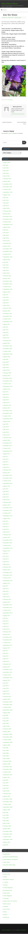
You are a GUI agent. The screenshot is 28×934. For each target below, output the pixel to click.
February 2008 (7, 761)
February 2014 (7, 567)
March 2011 (6, 661)
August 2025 (6, 195)
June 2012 (6, 621)
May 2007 (6, 785)
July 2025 (5, 197)
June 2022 (6, 297)
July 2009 (5, 715)
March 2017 (6, 467)
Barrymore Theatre (8, 879)
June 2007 (6, 783)
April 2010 (6, 691)
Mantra (18, 930)
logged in (10, 133)
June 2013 (6, 588)
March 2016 (6, 499)
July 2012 (5, 618)
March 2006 (6, 823)
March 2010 (6, 694)
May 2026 (6, 170)
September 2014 (7, 548)
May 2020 (6, 364)
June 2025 (6, 200)
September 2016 (7, 483)
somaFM (5, 906)
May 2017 (6, 462)
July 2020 (5, 359)
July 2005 (5, 845)
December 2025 (7, 184)
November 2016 (7, 478)
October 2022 (7, 286)
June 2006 (6, 815)
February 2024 (7, 243)
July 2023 (5, 262)
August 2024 (6, 227)
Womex (5, 914)
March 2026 (6, 176)
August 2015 (6, 518)
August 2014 (6, 551)
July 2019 (5, 391)
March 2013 (6, 596)
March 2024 (6, 240)
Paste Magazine (7, 895)
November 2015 (7, 510)
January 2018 (6, 440)
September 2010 (7, 677)
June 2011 (6, 653)
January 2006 (6, 828)
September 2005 (7, 839)
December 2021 (7, 313)
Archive (5, 877)
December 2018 (7, 410)
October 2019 (7, 383)
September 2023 (7, 257)
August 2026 (6, 162)
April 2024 (6, 238)
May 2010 (6, 688)
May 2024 (6, 235)
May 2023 (6, 267)
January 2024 (6, 246)
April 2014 (6, 561)
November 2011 (7, 640)
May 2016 (6, 494)
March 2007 (6, 791)
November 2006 (7, 801)
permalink (10, 99)
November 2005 (7, 834)
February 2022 (7, 308)
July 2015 (5, 521)
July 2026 (5, 165)
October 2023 (7, 254)
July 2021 (5, 327)
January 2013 (6, 602)
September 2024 (7, 224)
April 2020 (6, 367)
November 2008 (7, 737)
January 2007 (6, 796)
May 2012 (6, 623)
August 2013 (6, 583)
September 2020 (7, 354)
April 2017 (6, 464)
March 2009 (6, 726)
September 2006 (7, 807)
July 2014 (5, 553)
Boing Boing (6, 854)
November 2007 (7, 769)
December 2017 (7, 443)
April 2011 (6, 658)
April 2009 (6, 723)
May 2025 (6, 203)
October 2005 (7, 836)
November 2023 (7, 251)
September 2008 (7, 742)
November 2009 (7, 704)
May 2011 (6, 656)
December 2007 (7, 766)
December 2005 (7, 831)
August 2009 (6, 712)
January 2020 (6, 375)
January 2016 (6, 505)
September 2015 (7, 516)
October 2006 (7, 804)
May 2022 (6, 300)
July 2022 (5, 294)
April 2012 (6, 626)
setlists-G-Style (18, 17)
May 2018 (6, 429)
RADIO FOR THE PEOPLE (10, 901)
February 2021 (7, 340)
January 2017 (6, 472)
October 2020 (7, 351)
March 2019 (6, 402)
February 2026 (7, 178)
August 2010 (6, 680)
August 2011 (6, 648)
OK (23, 142)
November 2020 (7, 348)
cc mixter (5, 882)
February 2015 (7, 534)
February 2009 (7, 729)
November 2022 (7, 284)
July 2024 (5, 230)
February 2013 (7, 599)
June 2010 (6, 685)
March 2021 (6, 338)
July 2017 (5, 456)
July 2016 (5, 489)
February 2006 (7, 826)
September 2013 (7, 580)
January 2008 (6, 764)
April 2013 (6, 594)
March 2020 (6, 370)
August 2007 (6, 777)
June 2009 (6, 718)
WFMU (5, 912)
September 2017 (7, 451)
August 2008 (6, 745)
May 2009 (6, 720)
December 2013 (7, 572)
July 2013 (5, 586)
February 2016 (7, 502)
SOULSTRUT (6, 909)
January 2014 (6, 569)
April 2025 (6, 205)
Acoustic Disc (6, 874)
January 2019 (6, 408)
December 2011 (7, 637)
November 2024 (7, 219)
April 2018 (6, 432)
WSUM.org (6, 917)
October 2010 (7, 675)
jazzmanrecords (7, 890)
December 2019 (7, 378)
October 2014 (7, 545)
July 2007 (5, 780)
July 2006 (5, 812)
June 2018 (6, 427)
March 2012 (6, 629)
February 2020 (7, 373)
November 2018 (7, 413)
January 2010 (6, 699)
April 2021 (6, 335)
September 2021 (7, 321)
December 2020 (7, 346)
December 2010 (7, 669)
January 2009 (6, 731)
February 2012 (7, 631)
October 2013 (7, 578)
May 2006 (6, 818)
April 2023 (6, 270)
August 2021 (6, 324)
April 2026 (6, 173)
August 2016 (6, 486)
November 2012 (7, 607)
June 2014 (6, 556)
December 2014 (7, 540)
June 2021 (6, 329)
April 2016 (6, 497)
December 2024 (7, 216)
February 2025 (7, 211)
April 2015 (6, 529)
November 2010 (7, 672)
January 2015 (6, 537)
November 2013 (7, 575)
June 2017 (6, 459)
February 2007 (7, 793)
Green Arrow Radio (9, 3)
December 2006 (7, 799)
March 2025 (6, 208)
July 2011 (5, 650)
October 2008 (7, 739)
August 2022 (6, 292)
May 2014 (6, 559)
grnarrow (5, 17)
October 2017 (7, 448)
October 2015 (7, 513)
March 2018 (6, 435)
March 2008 (6, 758)
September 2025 (7, 192)
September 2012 (7, 613)
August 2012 (6, 615)
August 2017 (6, 453)
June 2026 (6, 168)
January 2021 (6, 343)
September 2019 (7, 386)
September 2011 (7, 645)
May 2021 (6, 332)
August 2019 (6, 389)
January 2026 (6, 181)
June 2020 (6, 362)
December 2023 (7, 249)
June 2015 (6, 524)
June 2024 (6, 232)
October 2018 (7, 416)
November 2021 (7, 316)
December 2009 (7, 702)
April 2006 (6, 820)
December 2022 (7, 281)
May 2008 (6, 753)
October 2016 (7, 480)
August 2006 (6, 809)
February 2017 (7, 470)
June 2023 (6, 265)
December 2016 (7, 475)
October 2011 (7, 642)
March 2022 (6, 305)
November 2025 (7, 186)
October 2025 (7, 189)
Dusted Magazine (8, 887)
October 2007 (7, 772)
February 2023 (7, 275)
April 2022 (6, 302)
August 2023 (6, 259)
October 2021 (7, 319)
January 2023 (6, 278)
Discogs (5, 885)
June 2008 (6, 750)
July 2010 (5, 683)
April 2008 (6, 756)
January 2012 (6, 634)
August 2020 (6, 356)
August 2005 (6, 842)
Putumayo (6, 898)
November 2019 (7, 381)
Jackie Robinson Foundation (10, 859)
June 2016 (6, 491)
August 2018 (6, 421)
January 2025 (6, 213)
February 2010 (7, 696)
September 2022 (7, 289)
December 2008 (7, 734)
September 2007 (7, 774)
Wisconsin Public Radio (9, 865)
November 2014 (7, 542)
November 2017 (7, 445)
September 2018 (7, 418)
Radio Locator (7, 903)
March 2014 (6, 564)
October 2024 (7, 222)
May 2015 (6, 526)
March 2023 (6, 273)
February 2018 (7, 437)
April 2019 (6, 400)
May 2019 (6, 397)
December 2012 (7, 605)
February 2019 (7, 405)
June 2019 (6, 394)
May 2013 (6, 591)
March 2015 (6, 532)
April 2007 (6, 788)
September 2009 (7, 710)
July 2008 (5, 747)
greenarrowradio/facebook (10, 856)
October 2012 (7, 610)
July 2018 (5, 424)
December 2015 (7, 507)
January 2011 (6, 667)
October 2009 (7, 707)
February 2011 (7, 664)
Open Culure (6, 862)
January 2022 (6, 311)
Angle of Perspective (7, 122)
